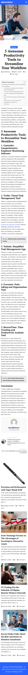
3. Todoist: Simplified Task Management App (14, 94)
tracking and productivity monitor (10, 224)
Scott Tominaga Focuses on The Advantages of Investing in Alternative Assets (13, 539)
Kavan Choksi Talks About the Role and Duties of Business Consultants (13, 637)
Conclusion (6, 104)
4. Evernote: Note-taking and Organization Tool (14, 97)
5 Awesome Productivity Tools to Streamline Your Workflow (13, 85)
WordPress (22, 669)
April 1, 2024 (17, 72)
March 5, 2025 (7, 560)
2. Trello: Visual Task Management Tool (13, 91)
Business (14, 47)
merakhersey (6, 72)
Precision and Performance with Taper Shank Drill (13, 488)
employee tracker (6, 177)
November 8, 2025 (8, 506)
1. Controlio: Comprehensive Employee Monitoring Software (13, 89)
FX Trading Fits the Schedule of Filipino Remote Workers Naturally (13, 590)
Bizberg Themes (18, 672)
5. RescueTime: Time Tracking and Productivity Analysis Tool (12, 101)
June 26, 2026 (6, 606)
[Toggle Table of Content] (23, 82)
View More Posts (14, 430)
